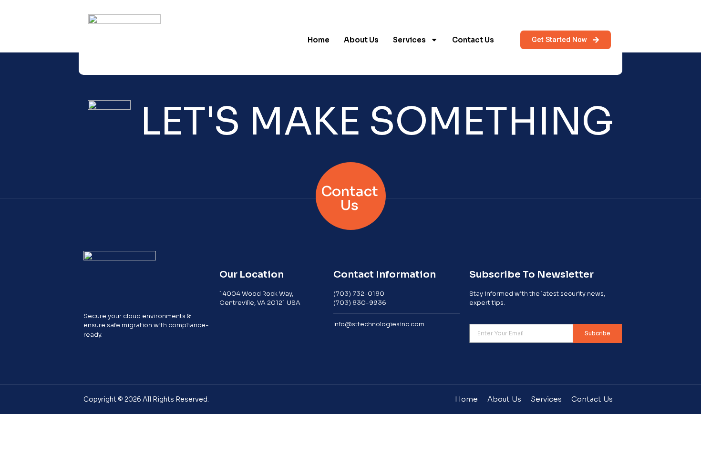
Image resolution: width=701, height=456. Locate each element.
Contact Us (473, 39)
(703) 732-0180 (358, 294)
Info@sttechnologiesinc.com (378, 324)
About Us (361, 39)
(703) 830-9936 (359, 303)
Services (409, 39)
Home (319, 39)
